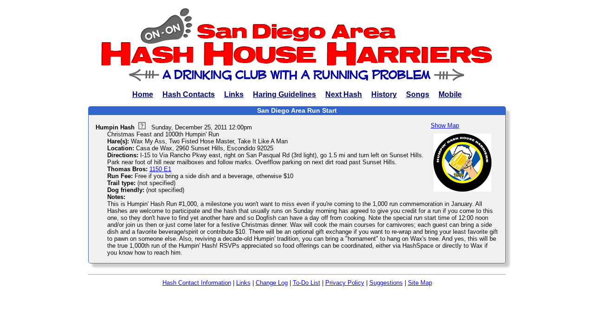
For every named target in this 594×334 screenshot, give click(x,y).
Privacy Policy (344, 282)
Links (234, 94)
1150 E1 (160, 169)
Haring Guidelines (284, 94)
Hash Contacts (188, 94)
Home (142, 94)
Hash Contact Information (196, 282)
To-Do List (306, 282)
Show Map (445, 125)
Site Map (420, 282)
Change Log (272, 282)
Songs (417, 94)
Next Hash (343, 94)
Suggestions (386, 282)
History (384, 94)
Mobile (450, 94)
